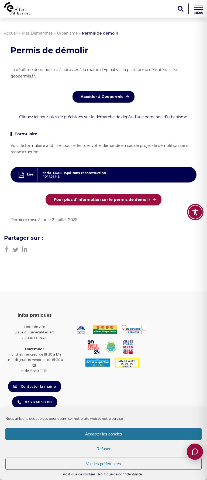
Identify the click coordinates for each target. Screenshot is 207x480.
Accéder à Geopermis (102, 96)
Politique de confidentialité (120, 474)
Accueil (11, 33)
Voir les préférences (103, 463)
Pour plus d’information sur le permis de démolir (102, 199)
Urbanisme (67, 33)
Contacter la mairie (38, 386)
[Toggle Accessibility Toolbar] (195, 212)
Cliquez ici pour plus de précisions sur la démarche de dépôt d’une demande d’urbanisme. (103, 116)
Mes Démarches (37, 33)
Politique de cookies (79, 474)
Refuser (103, 449)
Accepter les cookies (103, 434)
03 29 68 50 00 (38, 402)
